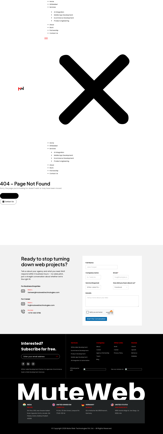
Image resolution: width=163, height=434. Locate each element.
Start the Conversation (96, 319)
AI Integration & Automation (80, 360)
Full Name (89, 263)
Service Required (92, 283)
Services (53, 7)
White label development (79, 347)
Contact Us (54, 33)
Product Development (78, 354)
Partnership (54, 171)
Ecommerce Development (64, 18)
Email (116, 273)
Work (51, 168)
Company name (92, 273)
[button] (94, 88)
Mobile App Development (63, 15)
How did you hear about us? (124, 283)
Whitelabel (54, 146)
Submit (56, 356)
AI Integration (59, 12)
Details (88, 293)
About (52, 165)
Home (52, 143)
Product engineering (61, 21)
